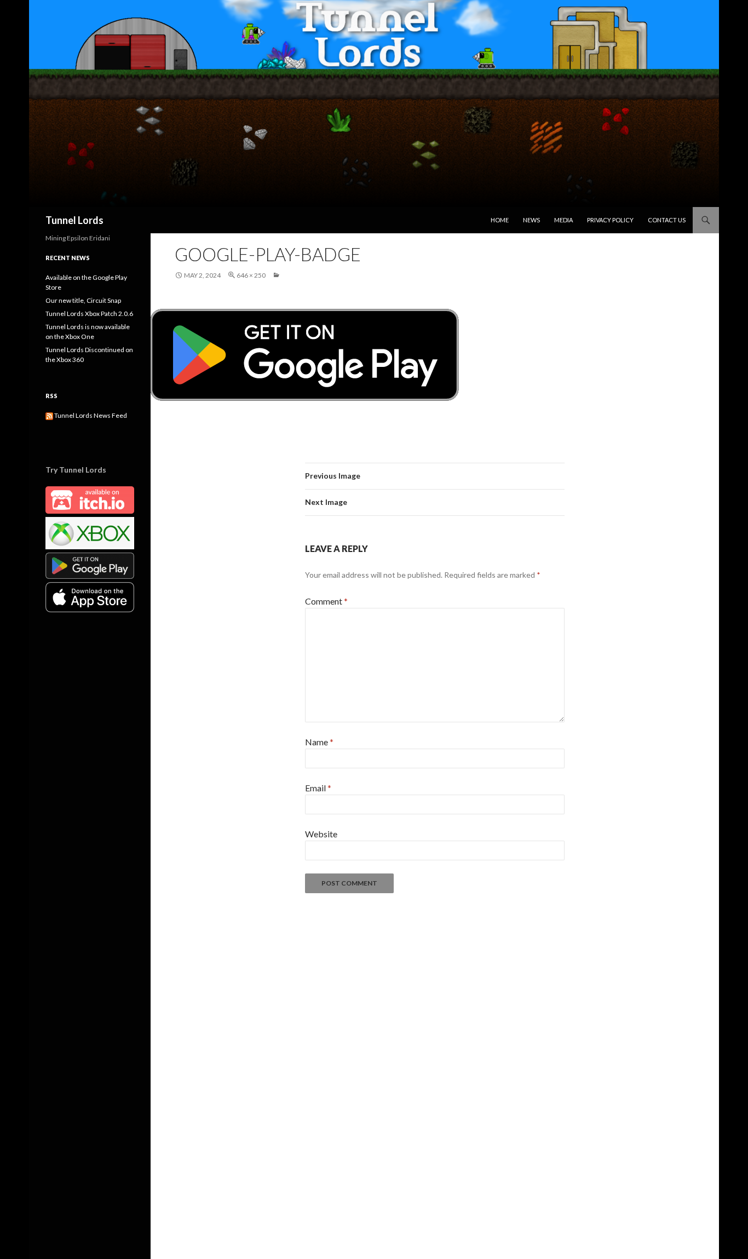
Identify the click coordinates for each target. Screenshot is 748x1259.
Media (563, 219)
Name (319, 742)
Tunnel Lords (74, 220)
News (531, 219)
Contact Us (667, 219)
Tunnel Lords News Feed (90, 415)
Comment (326, 601)
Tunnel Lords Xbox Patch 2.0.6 (89, 313)
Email (318, 788)
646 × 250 (251, 275)
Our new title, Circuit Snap (83, 300)
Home (500, 219)
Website (321, 834)
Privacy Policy (610, 219)
